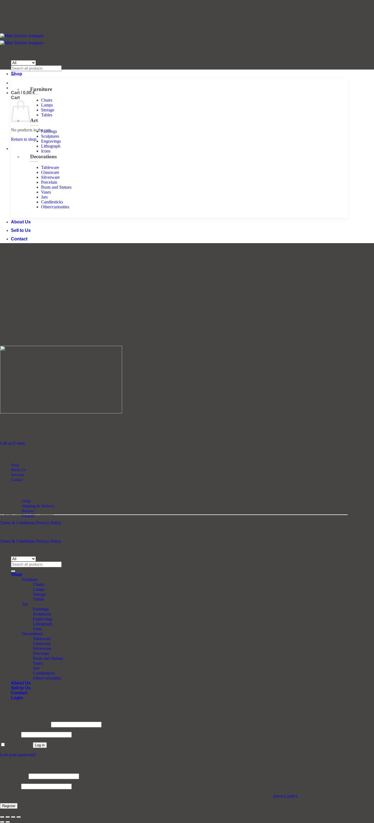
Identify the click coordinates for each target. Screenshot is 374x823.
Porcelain (49, 182)
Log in (40, 745)
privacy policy (285, 796)
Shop (16, 73)
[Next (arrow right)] (7, 822)
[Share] (13, 817)
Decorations (43, 156)
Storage (47, 110)
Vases (46, 192)
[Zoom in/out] (2, 817)
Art (34, 120)
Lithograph (50, 146)
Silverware (50, 177)
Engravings (51, 141)
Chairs (46, 100)
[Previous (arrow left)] (2, 822)
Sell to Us (21, 230)
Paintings (49, 131)
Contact (19, 239)
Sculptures (50, 136)
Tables (46, 115)
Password (10, 734)
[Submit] (13, 571)
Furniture (41, 89)
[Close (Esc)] (18, 817)
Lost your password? (18, 754)
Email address (13, 776)
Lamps (47, 105)
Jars (44, 197)
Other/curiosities (55, 207)
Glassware (50, 172)
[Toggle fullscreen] (7, 817)
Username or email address (25, 724)
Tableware (50, 167)
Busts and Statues (56, 187)
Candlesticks (52, 202)
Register (8, 806)
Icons (45, 151)
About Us (21, 222)
